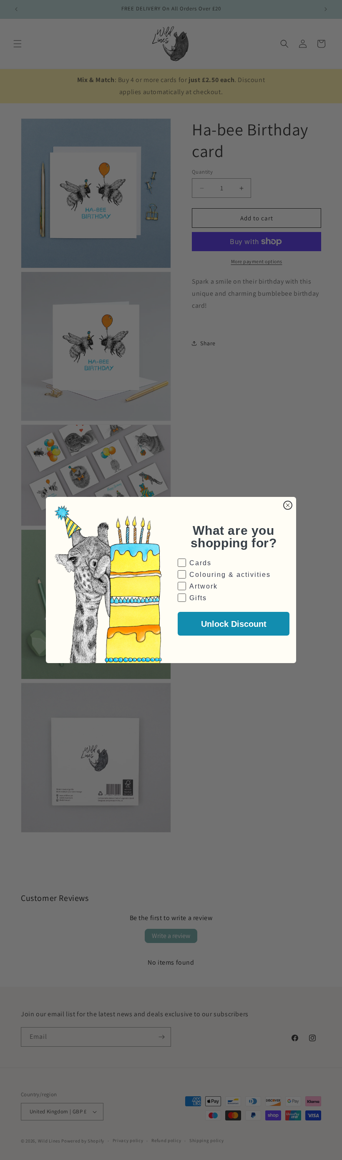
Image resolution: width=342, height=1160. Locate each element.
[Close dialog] (288, 505)
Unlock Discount (234, 624)
